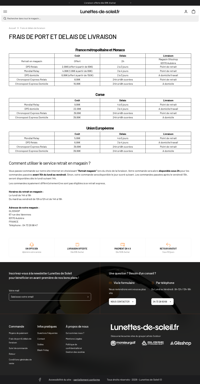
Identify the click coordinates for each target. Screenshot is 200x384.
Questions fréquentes (47, 333)
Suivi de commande (18, 348)
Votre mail (14, 290)
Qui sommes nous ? (75, 333)
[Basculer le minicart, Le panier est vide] (193, 11)
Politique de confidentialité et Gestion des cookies (75, 348)
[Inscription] (88, 297)
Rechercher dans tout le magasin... (24, 18)
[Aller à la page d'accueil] (100, 11)
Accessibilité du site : (74, 379)
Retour (12, 353)
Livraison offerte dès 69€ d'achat (100, 2)
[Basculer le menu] (5, 11)
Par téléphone (165, 282)
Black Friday (43, 350)
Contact (41, 338)
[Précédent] (69, 3)
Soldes (40, 344)
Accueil (12, 28)
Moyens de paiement (18, 333)
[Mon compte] (185, 11)
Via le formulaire (124, 282)
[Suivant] (131, 3)
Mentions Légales (74, 338)
